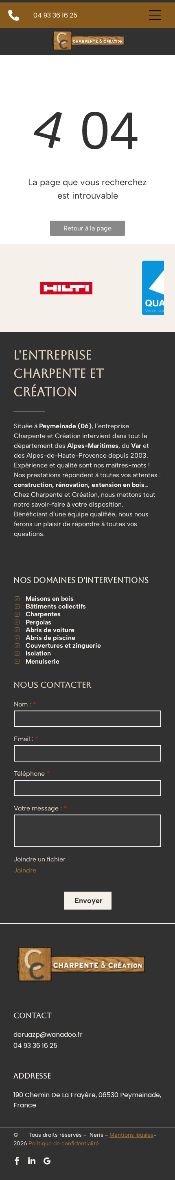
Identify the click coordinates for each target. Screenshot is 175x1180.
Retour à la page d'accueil (87, 230)
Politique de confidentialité (63, 1143)
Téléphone (29, 773)
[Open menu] (155, 15)
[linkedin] (31, 1161)
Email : (23, 739)
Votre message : (38, 808)
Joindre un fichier (40, 859)
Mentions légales (131, 1134)
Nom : (22, 704)
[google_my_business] (46, 1161)
